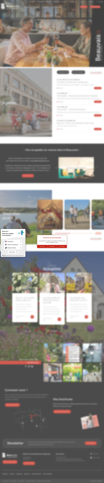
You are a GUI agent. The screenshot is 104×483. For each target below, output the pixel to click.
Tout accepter (62, 246)
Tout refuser (42, 246)
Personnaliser (52, 246)
